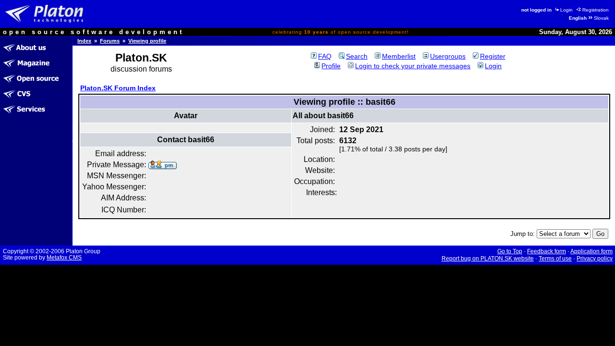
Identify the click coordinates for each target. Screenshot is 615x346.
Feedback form (546, 251)
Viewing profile (147, 41)
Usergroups (448, 56)
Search (357, 56)
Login (566, 9)
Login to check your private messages (412, 66)
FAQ (325, 56)
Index (84, 41)
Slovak (601, 18)
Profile (331, 66)
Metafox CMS (64, 257)
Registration (595, 9)
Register (492, 56)
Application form (591, 251)
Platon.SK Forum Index (118, 88)
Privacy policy (595, 258)
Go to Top (509, 251)
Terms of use (555, 258)
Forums (110, 41)
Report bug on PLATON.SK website (488, 258)
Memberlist (399, 56)
